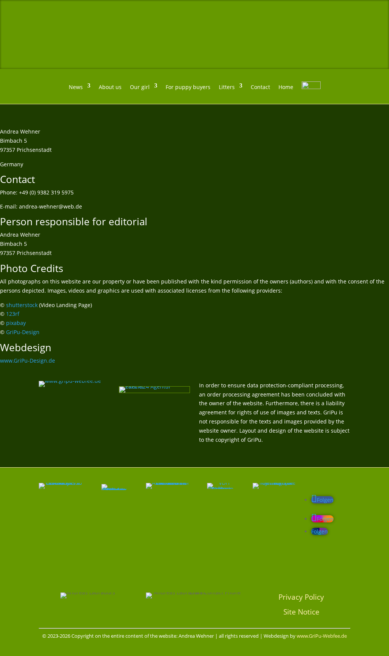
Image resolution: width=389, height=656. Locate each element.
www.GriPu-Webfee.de (322, 635)
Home (285, 87)
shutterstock (22, 305)
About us (110, 87)
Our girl (140, 87)
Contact (260, 87)
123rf (12, 313)
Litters (227, 87)
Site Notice (301, 611)
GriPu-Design (23, 332)
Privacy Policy (301, 597)
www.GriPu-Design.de (27, 360)
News (76, 87)
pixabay (16, 322)
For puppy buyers (188, 87)
